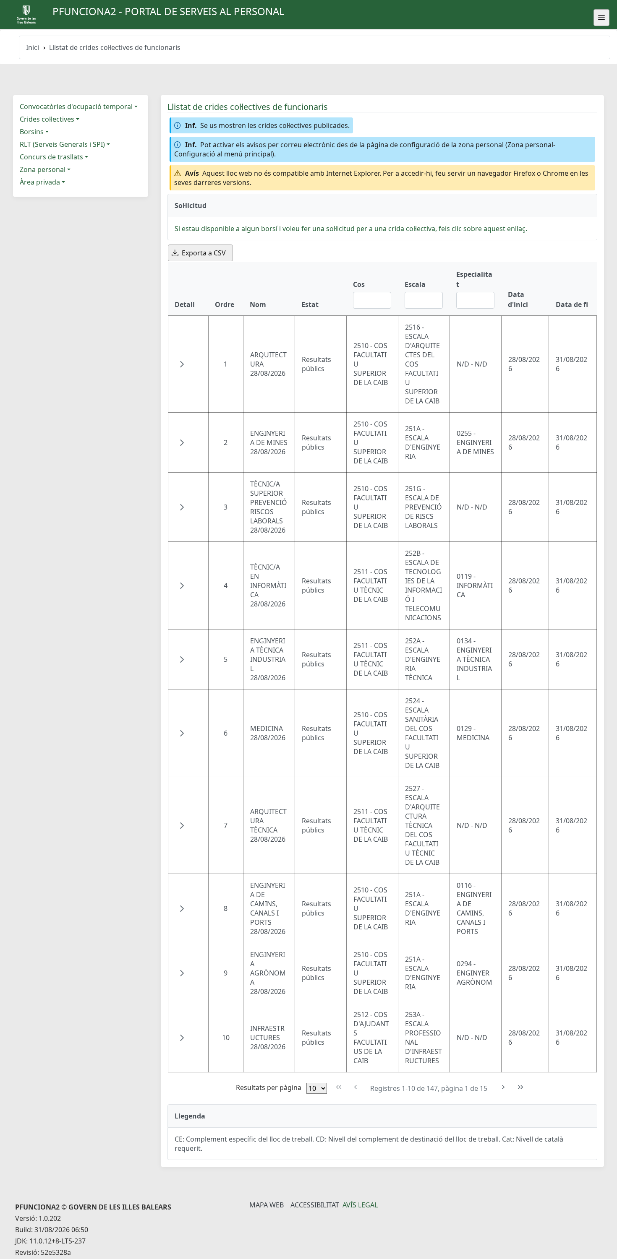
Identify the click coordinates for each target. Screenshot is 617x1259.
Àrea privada (40, 182)
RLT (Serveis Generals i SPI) (62, 144)
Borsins (32, 131)
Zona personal (42, 169)
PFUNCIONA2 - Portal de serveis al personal (168, 11)
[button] (181, 364)
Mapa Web (266, 1205)
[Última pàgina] (520, 1087)
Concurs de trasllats (51, 156)
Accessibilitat (314, 1205)
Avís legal (360, 1205)
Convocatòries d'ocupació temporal (76, 106)
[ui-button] (601, 17)
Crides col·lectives (47, 119)
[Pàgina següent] (503, 1087)
